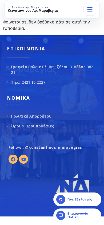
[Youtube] (23, 159)
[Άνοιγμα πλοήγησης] (89, 9)
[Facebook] (13, 159)
